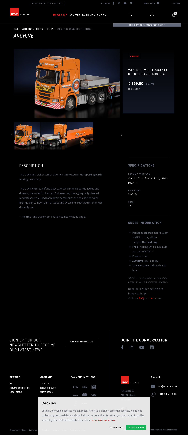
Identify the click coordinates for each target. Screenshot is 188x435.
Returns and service (20, 387)
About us (44, 383)
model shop (60, 14)
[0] (173, 15)
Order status (16, 391)
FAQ (141, 298)
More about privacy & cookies (103, 420)
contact (153, 298)
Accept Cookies (136, 427)
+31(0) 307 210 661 (168, 394)
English (176, 3)
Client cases (46, 391)
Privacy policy (34, 430)
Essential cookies (116, 427)
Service (101, 14)
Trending (39, 29)
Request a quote (48, 387)
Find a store (150, 3)
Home (16, 29)
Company (75, 14)
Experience (88, 14)
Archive (50, 29)
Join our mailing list (82, 341)
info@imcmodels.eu (168, 386)
